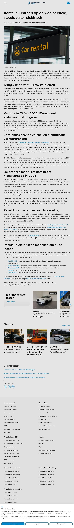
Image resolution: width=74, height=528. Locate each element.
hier (42, 518)
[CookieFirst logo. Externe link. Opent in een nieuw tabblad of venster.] (2, 507)
